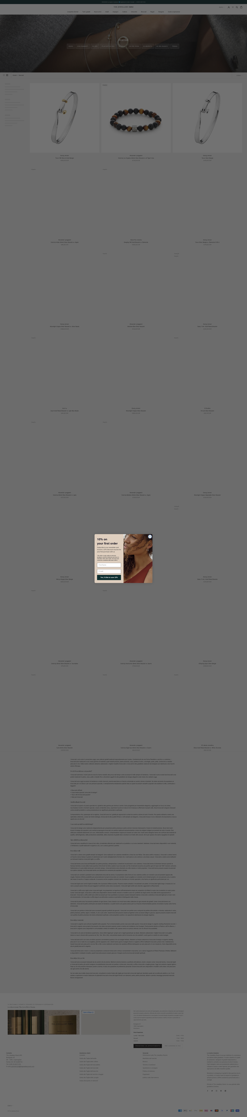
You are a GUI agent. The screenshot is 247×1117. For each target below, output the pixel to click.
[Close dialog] (150, 536)
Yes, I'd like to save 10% (109, 577)
